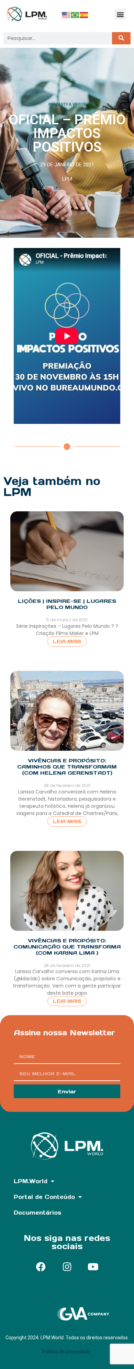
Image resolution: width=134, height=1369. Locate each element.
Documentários (37, 1212)
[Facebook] (41, 1266)
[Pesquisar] (121, 38)
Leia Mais (67, 641)
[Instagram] (67, 1266)
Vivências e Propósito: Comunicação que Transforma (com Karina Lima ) (67, 946)
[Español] (84, 14)
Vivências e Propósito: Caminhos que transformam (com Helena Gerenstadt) (67, 766)
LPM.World (30, 1181)
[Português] (75, 14)
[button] (120, 14)
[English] (66, 14)
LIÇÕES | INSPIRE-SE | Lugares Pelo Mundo (67, 604)
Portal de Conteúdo (44, 1196)
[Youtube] (93, 1266)
